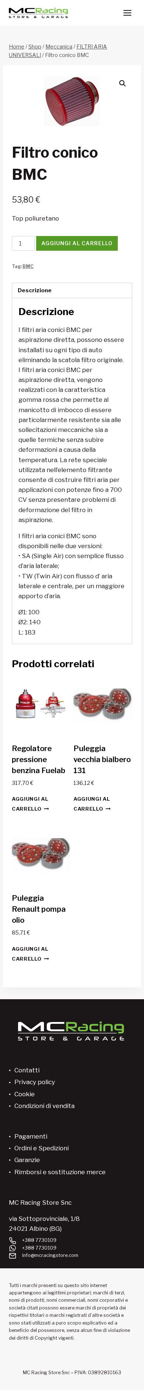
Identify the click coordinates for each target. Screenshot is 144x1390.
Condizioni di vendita (44, 1106)
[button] (122, 83)
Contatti (27, 1070)
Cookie (24, 1094)
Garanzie (27, 1160)
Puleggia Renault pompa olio (39, 909)
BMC (28, 266)
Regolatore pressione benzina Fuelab (38, 759)
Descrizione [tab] (35, 290)
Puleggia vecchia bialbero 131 (102, 759)
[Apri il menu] (127, 12)
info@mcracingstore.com (50, 1255)
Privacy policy (34, 1082)
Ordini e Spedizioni (41, 1148)
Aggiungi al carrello (77, 243)
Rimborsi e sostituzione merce (60, 1172)
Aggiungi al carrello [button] (30, 804)
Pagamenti (30, 1136)
